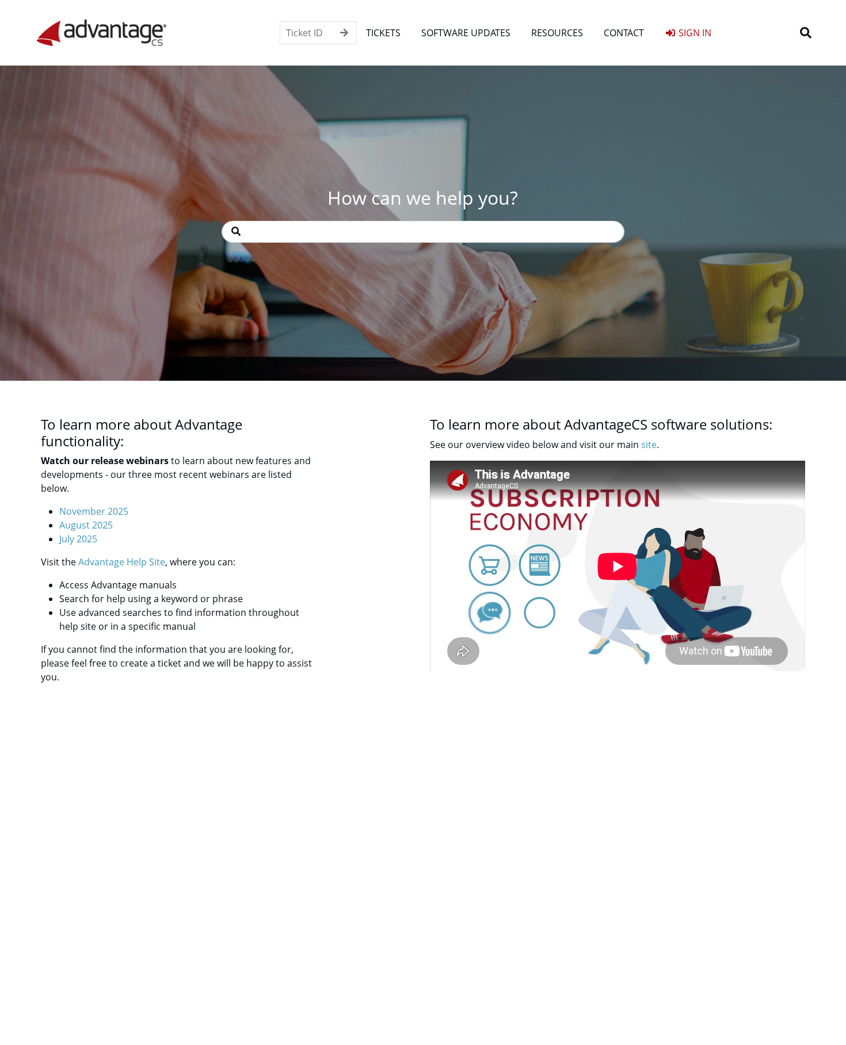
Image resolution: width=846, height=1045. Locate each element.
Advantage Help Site (121, 562)
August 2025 (86, 525)
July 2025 (78, 539)
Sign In (693, 32)
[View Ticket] (344, 33)
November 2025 (93, 511)
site (649, 444)
